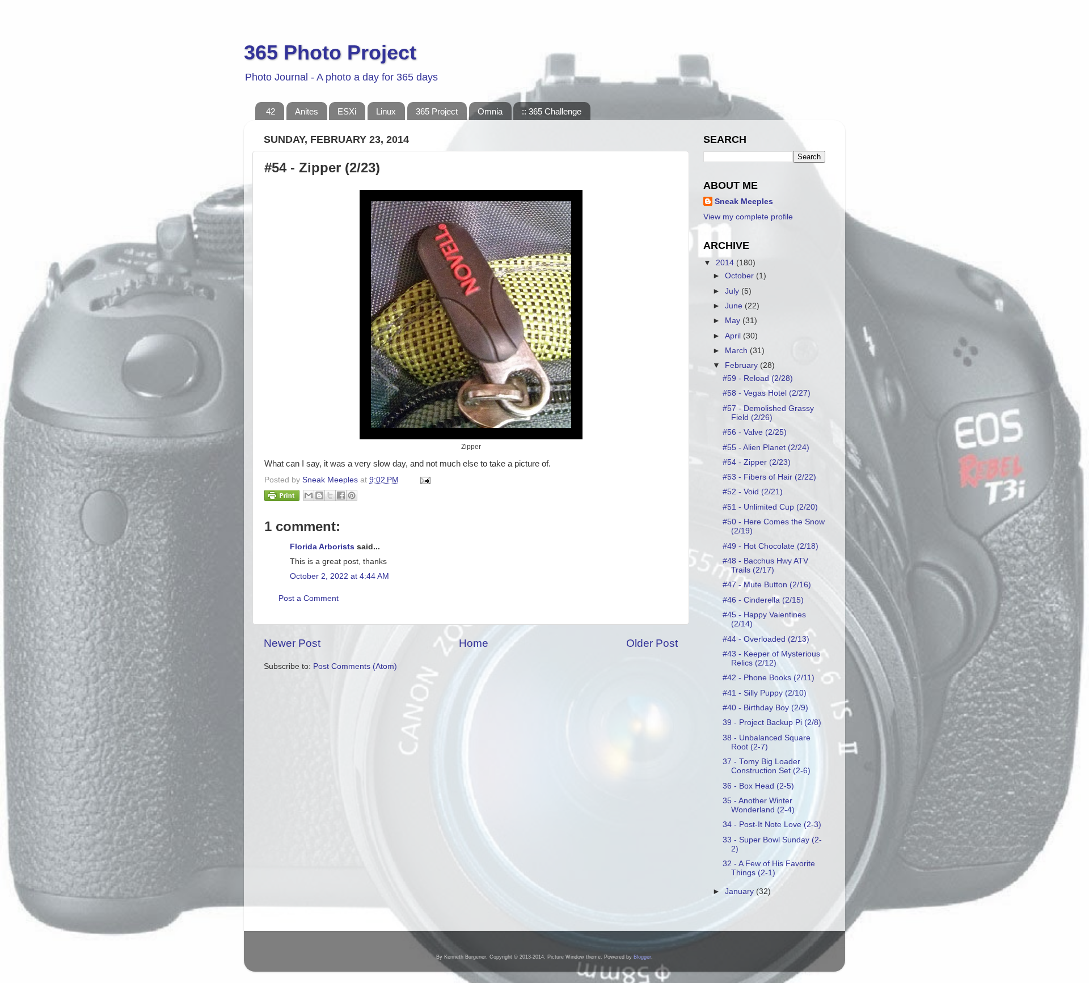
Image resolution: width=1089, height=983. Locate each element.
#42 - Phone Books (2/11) (768, 677)
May (733, 320)
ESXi (346, 111)
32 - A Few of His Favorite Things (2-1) (769, 868)
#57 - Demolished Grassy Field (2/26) (768, 413)
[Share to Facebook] (341, 495)
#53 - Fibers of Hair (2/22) (769, 477)
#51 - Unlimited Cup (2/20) (770, 507)
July (733, 291)
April (734, 336)
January (740, 891)
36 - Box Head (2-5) (758, 786)
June (735, 306)
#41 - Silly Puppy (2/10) (765, 693)
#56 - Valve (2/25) (755, 432)
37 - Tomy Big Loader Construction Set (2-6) (767, 766)
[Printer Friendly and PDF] (281, 497)
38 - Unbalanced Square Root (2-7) (767, 742)
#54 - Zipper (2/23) (757, 462)
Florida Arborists (322, 547)
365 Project (437, 111)
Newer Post (292, 643)
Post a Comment (308, 598)
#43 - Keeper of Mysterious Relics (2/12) (771, 658)
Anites (306, 111)
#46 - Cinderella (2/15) (763, 600)
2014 (726, 263)
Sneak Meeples (744, 201)
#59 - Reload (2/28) (758, 378)
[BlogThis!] (319, 495)
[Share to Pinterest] (351, 495)
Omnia (490, 111)
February (742, 365)
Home (473, 643)
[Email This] (308, 495)
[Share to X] (330, 495)
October (740, 276)
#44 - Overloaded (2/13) (766, 639)
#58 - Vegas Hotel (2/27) (767, 393)
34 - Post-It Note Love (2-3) (772, 824)
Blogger (642, 957)
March (737, 350)
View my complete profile (748, 217)
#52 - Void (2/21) (753, 492)
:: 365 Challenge (551, 111)
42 (270, 111)
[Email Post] (423, 480)
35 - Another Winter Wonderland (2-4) (759, 805)
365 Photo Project (330, 52)
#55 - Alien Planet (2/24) (766, 447)
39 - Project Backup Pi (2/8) (772, 722)
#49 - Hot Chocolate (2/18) (770, 546)
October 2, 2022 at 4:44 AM (339, 576)
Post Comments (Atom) (355, 666)
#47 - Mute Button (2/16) (767, 585)
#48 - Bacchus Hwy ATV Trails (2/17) (765, 565)
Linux (386, 111)
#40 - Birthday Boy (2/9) (765, 708)
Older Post (652, 643)
